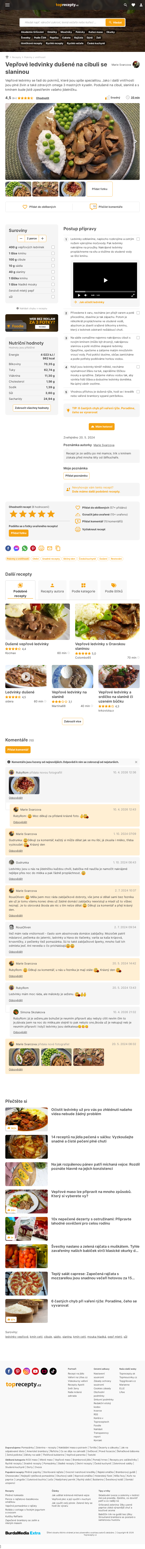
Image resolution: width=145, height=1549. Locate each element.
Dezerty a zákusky (109, 1447)
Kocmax (10, 653)
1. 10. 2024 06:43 (124, 862)
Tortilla (93, 1447)
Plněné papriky (33, 1472)
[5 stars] (51, 513)
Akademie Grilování (32, 32)
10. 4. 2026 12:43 (124, 809)
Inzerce (98, 1410)
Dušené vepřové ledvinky (27, 644)
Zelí (98, 37)
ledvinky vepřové (16, 1336)
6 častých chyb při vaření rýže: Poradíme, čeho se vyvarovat (94, 1303)
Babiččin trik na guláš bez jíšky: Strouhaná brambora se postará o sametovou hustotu (116, 1517)
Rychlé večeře (75, 43)
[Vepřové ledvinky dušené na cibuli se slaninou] (24, 785)
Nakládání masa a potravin (73, 1447)
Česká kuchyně (96, 43)
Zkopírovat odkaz (58, 548)
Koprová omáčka (83, 1475)
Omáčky (52, 32)
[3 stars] (32, 513)
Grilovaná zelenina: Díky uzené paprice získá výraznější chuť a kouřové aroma (115, 1507)
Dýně (90, 37)
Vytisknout (41, 548)
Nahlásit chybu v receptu (33, 308)
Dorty (30, 1467)
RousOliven (23, 927)
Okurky (110, 32)
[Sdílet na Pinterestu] (33, 548)
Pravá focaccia (107, 1451)
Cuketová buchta (36, 1479)
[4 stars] (41, 513)
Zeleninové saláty (122, 1463)
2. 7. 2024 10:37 (125, 890)
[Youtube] (35, 1371)
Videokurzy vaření (78, 1381)
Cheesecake (12, 1475)
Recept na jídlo (76, 1373)
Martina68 (59, 706)
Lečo (50, 1479)
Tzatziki (92, 1454)
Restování (116, 558)
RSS (96, 1414)
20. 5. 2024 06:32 (124, 1044)
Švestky (25, 37)
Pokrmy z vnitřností (34, 57)
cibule (48, 1336)
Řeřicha (54, 1451)
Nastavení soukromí (99, 1375)
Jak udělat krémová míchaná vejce (70, 1495)
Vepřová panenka (75, 1454)
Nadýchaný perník (65, 1479)
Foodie (97, 1425)
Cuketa (66, 37)
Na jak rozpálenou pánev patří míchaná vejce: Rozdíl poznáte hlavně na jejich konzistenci (95, 1166)
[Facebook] (8, 1371)
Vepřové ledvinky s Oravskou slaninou (100, 646)
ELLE (122, 1388)
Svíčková (92, 1451)
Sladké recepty (66, 1463)
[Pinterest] (17, 1371)
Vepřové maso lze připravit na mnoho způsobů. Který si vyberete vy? (91, 1194)
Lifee (122, 1392)
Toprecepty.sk (127, 1373)
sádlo (57, 1336)
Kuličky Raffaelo (14, 1516)
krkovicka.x (106, 710)
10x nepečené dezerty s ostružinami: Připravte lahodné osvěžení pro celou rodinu (91, 1221)
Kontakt (98, 1440)
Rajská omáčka (106, 1472)
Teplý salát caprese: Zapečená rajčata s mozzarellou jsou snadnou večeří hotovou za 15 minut (91, 1278)
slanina (67, 1336)
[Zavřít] (136, 762)
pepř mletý (115, 1336)
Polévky (80, 32)
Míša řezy (119, 1475)
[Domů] (7, 57)
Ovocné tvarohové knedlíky (80, 1472)
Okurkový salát (64, 1475)
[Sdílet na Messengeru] (16, 548)
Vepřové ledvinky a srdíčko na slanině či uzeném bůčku (115, 696)
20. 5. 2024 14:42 (124, 963)
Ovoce (38, 1467)
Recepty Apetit (76, 1384)
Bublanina (98, 1479)
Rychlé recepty (54, 43)
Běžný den (69, 558)
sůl (125, 1336)
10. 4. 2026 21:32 (124, 1012)
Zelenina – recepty (46, 1447)
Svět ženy (73, 1388)
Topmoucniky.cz (128, 1377)
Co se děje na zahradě (72, 1451)
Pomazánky (27, 1447)
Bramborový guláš (125, 1472)
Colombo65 (83, 657)
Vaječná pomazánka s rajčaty (21, 1505)
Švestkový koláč (114, 1479)
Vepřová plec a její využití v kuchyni (71, 1499)
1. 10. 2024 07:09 (125, 833)
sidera (9, 701)
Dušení (103, 558)
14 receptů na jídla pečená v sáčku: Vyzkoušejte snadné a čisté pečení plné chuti (92, 1139)
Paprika (54, 37)
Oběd (36, 558)
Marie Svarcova (121, 64)
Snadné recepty (51, 558)
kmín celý (36, 1336)
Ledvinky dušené (19, 692)
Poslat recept (50, 548)
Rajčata (78, 37)
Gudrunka (22, 862)
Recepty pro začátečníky (123, 1459)
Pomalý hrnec (100, 1459)
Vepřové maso (63, 1459)
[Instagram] (26, 1371)
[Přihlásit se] (141, 5)
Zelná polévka (14, 1454)
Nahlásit (98, 1429)
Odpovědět (16, 797)
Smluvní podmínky (104, 1399)
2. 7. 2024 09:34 (125, 927)
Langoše (20, 1479)
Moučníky (66, 32)
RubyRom (39, 772)
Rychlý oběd (84, 1479)
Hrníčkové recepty (31, 43)
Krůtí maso (32, 1459)
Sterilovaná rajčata (53, 1472)
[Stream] (44, 1371)
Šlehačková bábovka (128, 1451)
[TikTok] (53, 1371)
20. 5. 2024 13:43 (124, 987)
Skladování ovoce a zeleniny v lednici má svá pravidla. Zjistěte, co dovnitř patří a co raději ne (118, 1498)
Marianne (124, 1384)
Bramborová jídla (82, 1459)
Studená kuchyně (15, 1467)
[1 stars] (13, 513)
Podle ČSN (40, 37)
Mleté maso (46, 1459)
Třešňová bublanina (53, 1454)
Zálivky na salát (32, 1454)
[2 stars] (23, 513)
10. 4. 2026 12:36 (124, 772)
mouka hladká (96, 1336)
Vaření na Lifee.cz (78, 1377)
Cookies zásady (102, 1388)
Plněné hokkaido (14, 1495)
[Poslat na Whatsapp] (25, 548)
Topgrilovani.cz (127, 1381)
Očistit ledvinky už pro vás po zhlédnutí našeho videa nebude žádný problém (91, 1112)
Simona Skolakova (32, 1012)
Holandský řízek (103, 1475)
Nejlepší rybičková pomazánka (37, 1475)
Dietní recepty (84, 1463)
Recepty (16, 57)
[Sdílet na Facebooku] (8, 548)
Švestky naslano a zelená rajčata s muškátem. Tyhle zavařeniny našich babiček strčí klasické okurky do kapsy (95, 1250)
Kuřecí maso (96, 32)
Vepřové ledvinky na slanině (69, 694)
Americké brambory (37, 1451)
